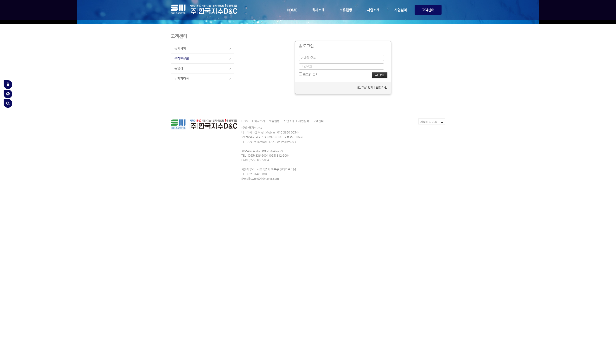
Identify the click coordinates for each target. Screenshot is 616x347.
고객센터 (428, 10)
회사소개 (318, 10)
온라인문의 (181, 58)
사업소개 (373, 10)
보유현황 (346, 10)
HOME (292, 10)
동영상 (178, 68)
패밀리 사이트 (428, 121)
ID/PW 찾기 (365, 87)
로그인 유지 (310, 74)
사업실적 (400, 10)
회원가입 (381, 87)
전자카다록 (181, 78)
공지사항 (180, 48)
